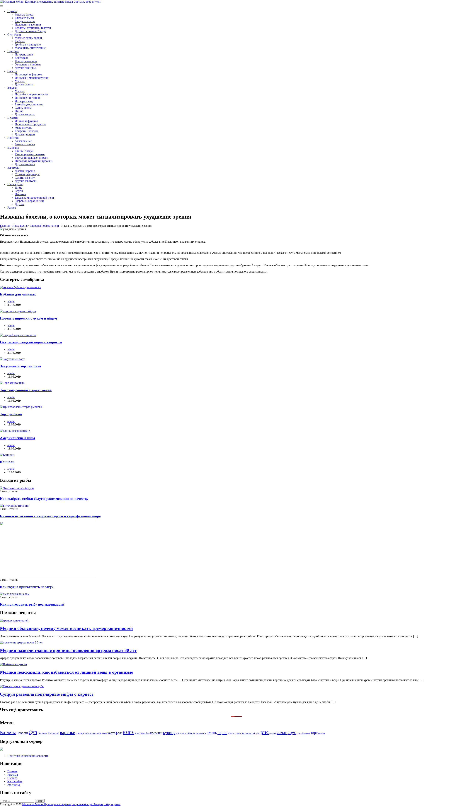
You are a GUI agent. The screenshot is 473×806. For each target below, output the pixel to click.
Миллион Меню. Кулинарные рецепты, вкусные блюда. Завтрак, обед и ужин (71, 804)
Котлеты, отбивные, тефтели (33, 27)
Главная (12, 771)
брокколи (53, 732)
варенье (67, 732)
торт (314, 733)
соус (291, 732)
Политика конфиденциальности (27, 755)
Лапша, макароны (26, 61)
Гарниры (13, 51)
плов (238, 733)
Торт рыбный (11, 414)
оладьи (180, 732)
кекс (137, 732)
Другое (19, 204)
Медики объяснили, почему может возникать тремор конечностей (66, 628)
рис (265, 732)
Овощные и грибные (28, 64)
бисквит (42, 732)
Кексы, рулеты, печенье (30, 154)
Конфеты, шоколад (26, 131)
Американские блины (17, 438)
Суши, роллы (23, 107)
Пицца (19, 111)
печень (212, 733)
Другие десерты (25, 134)
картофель (115, 733)
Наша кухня (15, 184)
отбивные (190, 733)
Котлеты (8, 732)
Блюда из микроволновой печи (34, 197)
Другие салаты (24, 84)
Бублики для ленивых (18, 294)
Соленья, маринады (27, 174)
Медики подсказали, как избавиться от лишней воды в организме (66, 672)
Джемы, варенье (25, 171)
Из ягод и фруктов (26, 121)
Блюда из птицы (25, 21)
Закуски (12, 87)
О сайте (12, 778)
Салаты (12, 71)
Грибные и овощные (28, 44)
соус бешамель (303, 733)
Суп (33, 732)
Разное (11, 207)
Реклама (12, 774)
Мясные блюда (24, 14)
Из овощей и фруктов (28, 74)
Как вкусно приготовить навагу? (27, 587)
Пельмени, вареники (28, 24)
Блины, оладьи (24, 151)
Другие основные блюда (30, 31)
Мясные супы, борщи (28, 37)
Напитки (13, 137)
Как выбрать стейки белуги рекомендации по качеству (44, 499)
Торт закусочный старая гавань (26, 390)
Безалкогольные (25, 144)
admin (11, 301)
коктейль (144, 733)
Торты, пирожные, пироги (31, 157)
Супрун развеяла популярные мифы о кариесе (46, 694)
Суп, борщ (14, 34)
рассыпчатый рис (250, 733)
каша (128, 732)
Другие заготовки (26, 181)
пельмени (201, 733)
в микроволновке (86, 732)
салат (282, 732)
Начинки (20, 194)
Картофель (21, 57)
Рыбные (20, 41)
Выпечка (13, 147)
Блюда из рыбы (24, 17)
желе (99, 733)
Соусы (19, 190)
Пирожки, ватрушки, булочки (33, 161)
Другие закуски (25, 114)
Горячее (12, 11)
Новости (22, 733)
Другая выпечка (25, 164)
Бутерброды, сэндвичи (29, 104)
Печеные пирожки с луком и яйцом (28, 318)
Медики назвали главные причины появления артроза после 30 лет (68, 650)
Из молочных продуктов (30, 124)
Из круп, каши (24, 54)
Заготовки (13, 167)
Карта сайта (14, 781)
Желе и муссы (23, 127)
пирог (222, 733)
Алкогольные (23, 141)
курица (169, 732)
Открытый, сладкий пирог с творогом (31, 342)
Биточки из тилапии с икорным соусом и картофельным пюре (50, 516)
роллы (272, 733)
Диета (18, 187)
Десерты (12, 117)
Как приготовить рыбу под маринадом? (32, 604)
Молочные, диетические (30, 47)
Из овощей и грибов (27, 97)
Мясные (20, 81)
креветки (156, 733)
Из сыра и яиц (24, 101)
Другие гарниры (25, 67)
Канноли (7, 462)
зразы (104, 733)
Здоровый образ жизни (29, 200)
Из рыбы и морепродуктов (31, 77)
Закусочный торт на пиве (20, 366)
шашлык (321, 733)
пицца (231, 732)
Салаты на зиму (25, 177)
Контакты (13, 784)
